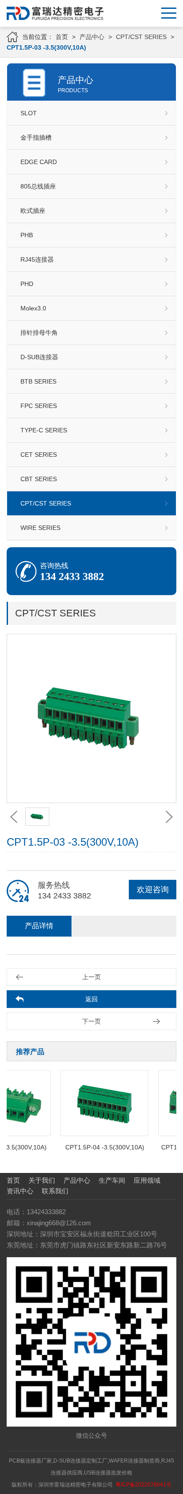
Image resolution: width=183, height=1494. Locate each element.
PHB (26, 235)
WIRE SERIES (40, 527)
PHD (26, 283)
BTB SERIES (38, 381)
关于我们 (41, 1180)
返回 (91, 999)
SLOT (28, 113)
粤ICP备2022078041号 (143, 1485)
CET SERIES (38, 454)
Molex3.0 (33, 308)
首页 (62, 36)
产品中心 (92, 36)
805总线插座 (38, 186)
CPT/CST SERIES (141, 36)
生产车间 (112, 1180)
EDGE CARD (38, 161)
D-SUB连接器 (39, 357)
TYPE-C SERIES (43, 430)
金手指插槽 (36, 137)
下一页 (91, 1021)
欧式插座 (32, 210)
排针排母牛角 (39, 332)
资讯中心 (20, 1191)
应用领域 (147, 1180)
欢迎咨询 (153, 889)
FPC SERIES (38, 405)
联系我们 (55, 1191)
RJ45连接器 (37, 259)
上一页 (91, 976)
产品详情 (39, 925)
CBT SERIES (38, 478)
